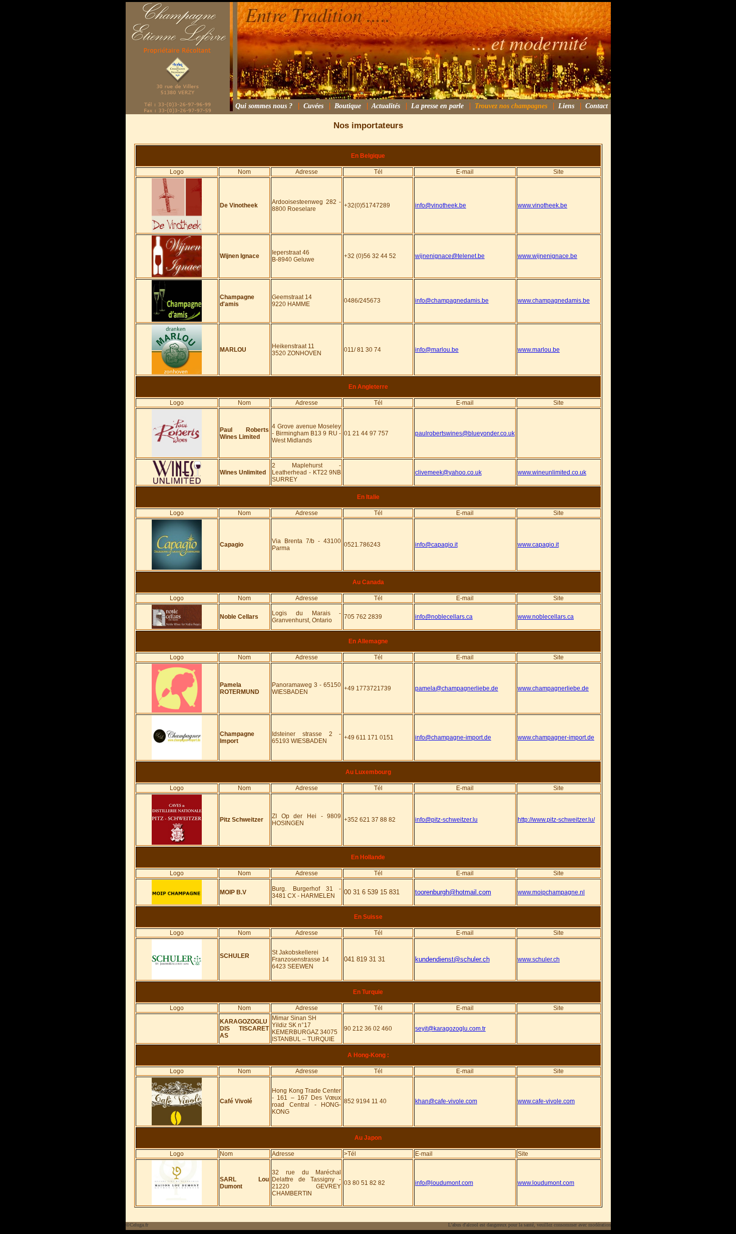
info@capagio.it (436, 544)
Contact (596, 106)
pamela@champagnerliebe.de (456, 688)
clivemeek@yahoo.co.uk (448, 472)
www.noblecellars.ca (546, 616)
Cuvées (313, 106)
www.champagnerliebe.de (553, 688)
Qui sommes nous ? (263, 106)
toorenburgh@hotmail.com (453, 892)
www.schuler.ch (539, 959)
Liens (566, 106)
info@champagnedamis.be (452, 300)
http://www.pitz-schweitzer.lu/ (556, 819)
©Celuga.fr (137, 1224)
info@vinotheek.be (440, 205)
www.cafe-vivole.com (546, 1101)
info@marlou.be (437, 349)
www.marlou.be (539, 349)
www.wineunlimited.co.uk (552, 472)
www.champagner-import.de (556, 737)
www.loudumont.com (546, 1182)
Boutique (347, 106)
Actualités (386, 106)
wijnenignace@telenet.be (450, 256)
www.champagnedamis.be (554, 300)
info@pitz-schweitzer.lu (446, 819)
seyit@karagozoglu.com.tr (450, 1028)
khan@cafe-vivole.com (446, 1101)
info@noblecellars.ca (444, 616)
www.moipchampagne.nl (551, 892)
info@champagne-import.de (453, 737)
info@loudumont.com (444, 1182)
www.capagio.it (538, 544)
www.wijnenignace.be (547, 256)
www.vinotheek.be (542, 205)
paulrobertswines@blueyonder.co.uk (465, 433)
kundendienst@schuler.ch (452, 959)
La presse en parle (437, 106)
